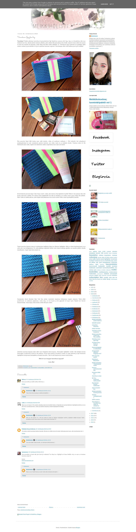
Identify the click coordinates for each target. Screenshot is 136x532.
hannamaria (25, 452)
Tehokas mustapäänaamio (97, 396)
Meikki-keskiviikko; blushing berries (97, 392)
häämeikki (102, 260)
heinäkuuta (95, 306)
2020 (92, 289)
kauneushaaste (93, 266)
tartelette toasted (96, 323)
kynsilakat (114, 266)
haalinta (98, 259)
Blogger (78, 527)
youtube (91, 280)
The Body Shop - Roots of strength (96, 344)
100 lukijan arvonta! (103, 202)
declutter (100, 257)
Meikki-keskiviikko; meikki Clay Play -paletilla (96, 336)
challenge (114, 255)
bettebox (101, 255)
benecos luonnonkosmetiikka (96, 369)
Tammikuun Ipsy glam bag (96, 339)
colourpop (93, 257)
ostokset (106, 273)
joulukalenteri (106, 262)
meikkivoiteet (92, 273)
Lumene (109, 251)
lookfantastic (92, 267)
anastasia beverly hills (96, 253)
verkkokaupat (114, 279)
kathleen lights (93, 264)
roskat (96, 275)
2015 (92, 417)
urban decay (106, 279)
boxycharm (107, 255)
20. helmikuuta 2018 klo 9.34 (33, 379)
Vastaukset (26, 387)
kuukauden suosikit (104, 266)
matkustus (108, 269)
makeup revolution (101, 269)
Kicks (99, 251)
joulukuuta (95, 295)
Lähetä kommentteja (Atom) (27, 510)
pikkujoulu (91, 275)
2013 (92, 422)
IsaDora (95, 251)
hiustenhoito (114, 259)
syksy (110, 277)
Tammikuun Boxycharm (95, 360)
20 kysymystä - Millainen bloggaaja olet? (96, 352)
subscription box (48, 367)
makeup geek (92, 270)
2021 (92, 287)
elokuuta (94, 304)
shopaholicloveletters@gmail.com (97, 91)
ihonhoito (108, 260)
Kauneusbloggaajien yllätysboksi (96, 348)
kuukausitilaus (41, 367)
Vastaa (23, 384)
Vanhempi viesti (81, 507)
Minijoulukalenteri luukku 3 (105, 229)
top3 (101, 279)
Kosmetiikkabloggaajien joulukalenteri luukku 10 (104, 212)
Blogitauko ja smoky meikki (105, 193)
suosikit (106, 277)
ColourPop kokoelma (95, 325)
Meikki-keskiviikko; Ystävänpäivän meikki (96, 364)
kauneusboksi (34, 367)
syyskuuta (95, 302)
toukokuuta (95, 311)
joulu (100, 262)
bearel (110, 253)
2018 (92, 294)
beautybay (114, 253)
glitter (94, 259)
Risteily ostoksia (96, 408)
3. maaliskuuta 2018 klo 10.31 (43, 469)
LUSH (103, 251)
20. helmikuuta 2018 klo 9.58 (32, 402)
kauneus (102, 264)
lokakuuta (94, 300)
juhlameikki (114, 262)
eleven (91, 259)
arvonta (106, 253)
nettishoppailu (100, 273)
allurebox (114, 251)
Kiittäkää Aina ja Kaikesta (28, 429)
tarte (114, 277)
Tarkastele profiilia (93, 48)
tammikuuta (95, 410)
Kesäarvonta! (101, 238)
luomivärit (99, 267)
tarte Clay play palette (95, 356)
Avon (90, 251)
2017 (92, 413)
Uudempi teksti (21, 507)
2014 (92, 420)
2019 (92, 291)
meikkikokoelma (103, 272)
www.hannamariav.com (27, 460)
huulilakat (91, 260)
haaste (102, 259)
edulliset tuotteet (113, 257)
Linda (23, 402)
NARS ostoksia (96, 399)
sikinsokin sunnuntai (106, 275)
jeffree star (94, 262)
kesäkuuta (95, 308)
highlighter (107, 259)
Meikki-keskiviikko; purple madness (97, 320)
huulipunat (97, 260)
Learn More (104, 4)
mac (116, 267)
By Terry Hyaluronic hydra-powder (96, 379)
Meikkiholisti (29, 390)
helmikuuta (95, 317)
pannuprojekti (113, 273)
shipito (100, 275)
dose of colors (105, 257)
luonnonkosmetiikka (108, 267)
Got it (112, 4)
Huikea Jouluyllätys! (103, 220)
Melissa (24, 379)
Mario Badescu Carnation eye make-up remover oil (96, 403)
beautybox (25, 367)
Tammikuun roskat (96, 376)
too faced (97, 279)
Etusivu (51, 507)
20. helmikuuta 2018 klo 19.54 (43, 429)
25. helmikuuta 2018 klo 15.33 (43, 415)
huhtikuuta (95, 313)
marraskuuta (95, 298)
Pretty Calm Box (96, 328)
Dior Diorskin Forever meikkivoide (95, 384)
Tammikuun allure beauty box (96, 331)
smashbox (114, 275)
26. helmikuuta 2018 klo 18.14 (36, 452)
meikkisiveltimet (113, 272)
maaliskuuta (95, 315)
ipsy (29, 367)
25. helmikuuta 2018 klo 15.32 (43, 390)
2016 (92, 415)
